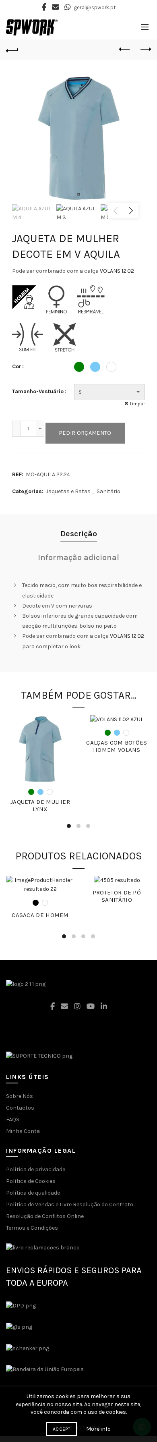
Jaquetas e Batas (68, 491)
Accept (61, 1429)
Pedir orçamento (85, 432)
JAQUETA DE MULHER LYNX (40, 805)
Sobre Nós (19, 1096)
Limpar (137, 404)
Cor (16, 366)
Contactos (20, 1107)
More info (98, 1428)
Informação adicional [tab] (78, 557)
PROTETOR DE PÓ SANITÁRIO (117, 896)
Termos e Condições (32, 1227)
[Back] (12, 49)
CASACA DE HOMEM (40, 915)
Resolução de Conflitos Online (45, 1216)
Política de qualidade (33, 1192)
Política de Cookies (31, 1181)
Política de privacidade (35, 1169)
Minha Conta (23, 1131)
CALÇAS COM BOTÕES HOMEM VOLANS (116, 746)
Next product (145, 49)
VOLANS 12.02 (117, 271)
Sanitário (108, 491)
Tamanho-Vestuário (38, 391)
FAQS (12, 1119)
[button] (78, 1404)
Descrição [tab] (78, 533)
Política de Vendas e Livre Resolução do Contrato (69, 1204)
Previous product (125, 49)
